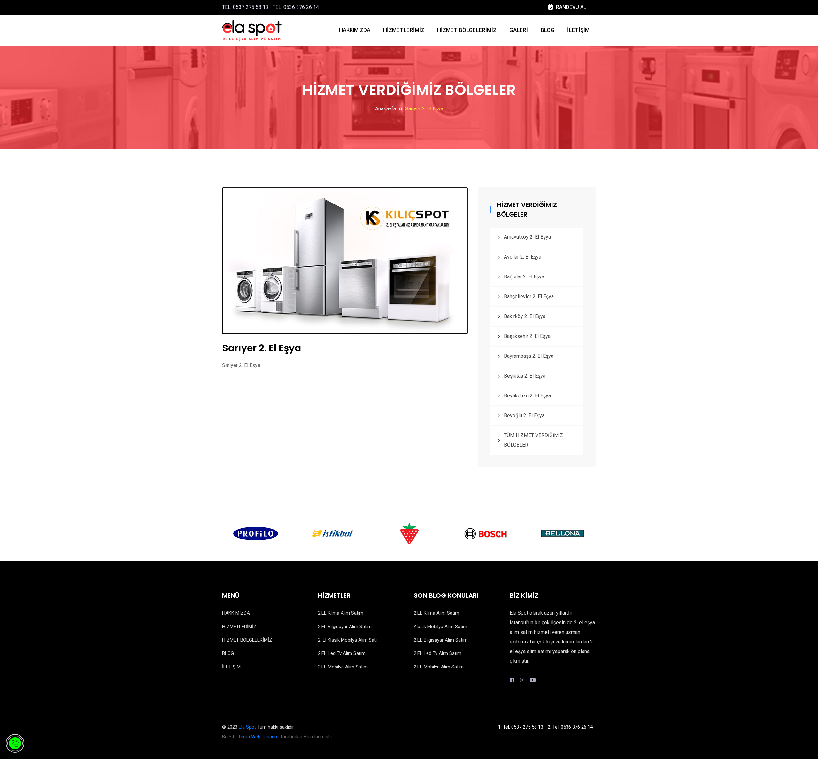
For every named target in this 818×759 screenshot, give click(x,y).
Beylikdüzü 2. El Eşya (527, 396)
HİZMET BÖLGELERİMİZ (467, 30)
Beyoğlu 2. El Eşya (524, 415)
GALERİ (518, 30)
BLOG (547, 30)
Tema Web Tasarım (258, 736)
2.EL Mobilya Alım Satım (343, 667)
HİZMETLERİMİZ (403, 30)
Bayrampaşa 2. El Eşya (528, 356)
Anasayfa (385, 109)
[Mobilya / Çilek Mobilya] (409, 533)
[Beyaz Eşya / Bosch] (485, 533)
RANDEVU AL (571, 7)
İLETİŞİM (578, 30)
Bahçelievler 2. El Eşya (529, 296)
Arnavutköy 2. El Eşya (527, 237)
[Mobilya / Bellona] (562, 533)
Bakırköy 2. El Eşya (524, 316)
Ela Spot (247, 727)
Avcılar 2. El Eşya (522, 257)
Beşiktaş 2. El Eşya (524, 376)
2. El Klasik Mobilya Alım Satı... (349, 640)
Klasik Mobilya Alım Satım (440, 626)
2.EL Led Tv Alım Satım (342, 653)
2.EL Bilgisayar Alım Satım (345, 626)
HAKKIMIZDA (354, 30)
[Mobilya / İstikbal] (332, 533)
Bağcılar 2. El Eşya (524, 277)
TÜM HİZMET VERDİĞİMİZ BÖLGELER (533, 440)
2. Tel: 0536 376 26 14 (570, 727)
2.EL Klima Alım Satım (340, 613)
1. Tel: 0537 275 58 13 (520, 727)
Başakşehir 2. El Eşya (527, 336)
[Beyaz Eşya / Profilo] (255, 533)
